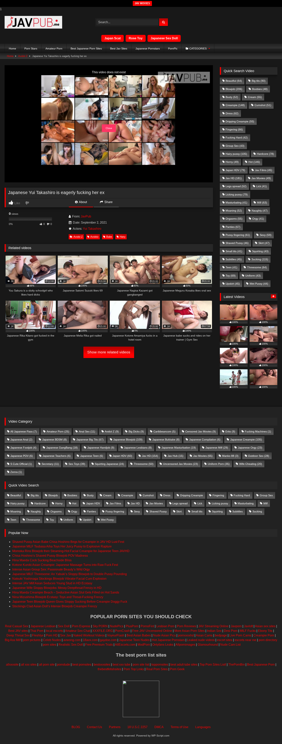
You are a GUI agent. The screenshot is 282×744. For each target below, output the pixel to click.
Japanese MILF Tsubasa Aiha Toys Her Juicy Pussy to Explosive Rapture (62, 546)
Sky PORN (100, 626)
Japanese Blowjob (128, 439)
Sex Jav (65, 635)
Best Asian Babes (139, 635)
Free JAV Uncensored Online (152, 630)
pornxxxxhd (186, 635)
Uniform (253, 275)
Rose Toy (136, 38)
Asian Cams (204, 635)
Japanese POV (21, 455)
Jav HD (234, 178)
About (82, 202)
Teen (231, 267)
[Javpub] (33, 22)
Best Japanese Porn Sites (86, 48)
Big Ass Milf (13, 640)
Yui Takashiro (92, 228)
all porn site (47, 664)
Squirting (260, 251)
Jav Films (263, 170)
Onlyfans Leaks (162, 644)
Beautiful (234, 80)
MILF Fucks (248, 630)
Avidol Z (22, 56)
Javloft (248, 626)
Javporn (236, 626)
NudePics (116, 626)
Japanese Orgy (250, 447)
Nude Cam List (230, 644)
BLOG (76, 727)
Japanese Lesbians (138, 447)
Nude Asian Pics (164, 635)
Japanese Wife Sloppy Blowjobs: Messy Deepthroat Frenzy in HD (56, 587)
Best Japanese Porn (261, 664)
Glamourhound (208, 644)
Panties (233, 226)
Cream (255, 97)
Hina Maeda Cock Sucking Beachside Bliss (42, 560)
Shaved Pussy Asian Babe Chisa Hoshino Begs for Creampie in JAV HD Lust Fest (68, 541)
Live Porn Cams (240, 635)
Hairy (122, 236)
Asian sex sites (265, 626)
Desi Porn (230, 630)
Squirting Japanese (109, 463)
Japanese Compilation (204, 439)
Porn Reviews (186, 626)
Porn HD (52, 635)
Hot (254, 161)
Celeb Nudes (52, 640)
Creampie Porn (263, 635)
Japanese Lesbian (43, 626)
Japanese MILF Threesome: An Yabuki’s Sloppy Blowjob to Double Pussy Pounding (69, 574)
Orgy (258, 218)
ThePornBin (236, 664)
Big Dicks (136, 431)
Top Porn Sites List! (213, 664)
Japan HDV (235, 170)
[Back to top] (270, 733)
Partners (114, 727)
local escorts (54, 630)
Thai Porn (37, 630)
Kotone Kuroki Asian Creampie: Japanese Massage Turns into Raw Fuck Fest (65, 564)
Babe (109, 236)
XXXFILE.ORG (102, 630)
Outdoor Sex (258, 455)
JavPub (86, 216)
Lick (261, 186)
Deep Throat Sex (18, 635)
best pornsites (81, 664)
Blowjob (234, 89)
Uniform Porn (219, 463)
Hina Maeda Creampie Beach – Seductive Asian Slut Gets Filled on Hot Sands (65, 592)
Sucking (259, 259)
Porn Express (81, 626)
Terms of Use (179, 727)
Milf (262, 202)
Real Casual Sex (16, 626)
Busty (232, 97)
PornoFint (147, 626)
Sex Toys (76, 463)
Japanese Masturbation (179, 447)
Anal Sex (87, 431)
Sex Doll (64, 626)
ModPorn (144, 644)
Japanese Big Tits (90, 439)
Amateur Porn (53, 48)
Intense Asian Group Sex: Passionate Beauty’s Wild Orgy (51, 569)
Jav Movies (261, 178)
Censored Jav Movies (200, 431)
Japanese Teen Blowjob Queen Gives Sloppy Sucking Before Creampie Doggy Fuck (69, 601)
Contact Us (94, 727)
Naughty (260, 210)
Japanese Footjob (23, 447)
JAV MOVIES (142, 3)
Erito (230, 431)
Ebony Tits (265, 630)
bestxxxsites (102, 664)
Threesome (257, 267)
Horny (232, 161)
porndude (63, 664)
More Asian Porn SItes (189, 630)
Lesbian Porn (165, 626)
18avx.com (90, 640)
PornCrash (122, 630)
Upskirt (233, 283)
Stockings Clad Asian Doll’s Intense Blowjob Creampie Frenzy (54, 606)
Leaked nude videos (201, 640)
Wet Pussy (259, 283)
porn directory (268, 640)
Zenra (16, 471)
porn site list (141, 664)
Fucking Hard (237, 137)
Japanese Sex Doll (164, 38)
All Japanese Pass (23, 431)
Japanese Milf (216, 447)
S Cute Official (21, 463)
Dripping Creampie (240, 121)
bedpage (221, 635)
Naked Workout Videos (89, 635)
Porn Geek (177, 669)
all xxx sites (29, 664)
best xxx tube (121, 664)
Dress (232, 113)
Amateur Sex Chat (77, 630)
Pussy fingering (238, 234)
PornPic (172, 48)
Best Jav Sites (118, 48)
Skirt (264, 242)
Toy (231, 275)
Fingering (234, 129)
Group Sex (235, 145)
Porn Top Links (134, 669)
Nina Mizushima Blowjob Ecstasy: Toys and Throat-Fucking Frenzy (57, 597)
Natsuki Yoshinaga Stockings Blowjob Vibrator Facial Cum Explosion (59, 578)
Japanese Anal (21, 439)
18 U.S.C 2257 (137, 727)
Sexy (265, 234)
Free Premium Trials (99, 644)
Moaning (234, 210)
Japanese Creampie (246, 439)
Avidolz (94, 236)
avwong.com (72, 640)
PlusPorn (132, 626)
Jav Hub (175, 455)
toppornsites (159, 664)
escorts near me (245, 640)
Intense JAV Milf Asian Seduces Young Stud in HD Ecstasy (52, 583)
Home (12, 48)
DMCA (159, 727)
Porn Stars (30, 48)
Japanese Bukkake (166, 439)
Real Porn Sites (157, 669)
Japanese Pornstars (147, 48)
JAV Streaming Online (213, 626)
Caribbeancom (164, 431)
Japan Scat (112, 38)
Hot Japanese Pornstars (168, 640)
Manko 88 (230, 455)
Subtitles (234, 259)
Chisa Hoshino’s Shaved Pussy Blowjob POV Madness (50, 555)
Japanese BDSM (54, 439)
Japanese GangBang (62, 447)
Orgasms (234, 218)
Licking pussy (237, 194)
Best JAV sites (18, 630)
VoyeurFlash (115, 635)
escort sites (224, 640)
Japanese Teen (91, 455)
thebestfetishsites (109, 669)
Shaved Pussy (237, 242)
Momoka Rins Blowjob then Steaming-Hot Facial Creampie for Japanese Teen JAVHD (70, 551)
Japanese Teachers (57, 455)
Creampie (235, 105)
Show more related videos (108, 352)
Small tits (234, 251)
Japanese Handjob (100, 447)
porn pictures (32, 640)
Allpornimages (185, 644)
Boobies (260, 89)
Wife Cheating (250, 463)
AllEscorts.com (125, 644)
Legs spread (236, 186)
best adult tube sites (183, 664)
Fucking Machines (258, 431)
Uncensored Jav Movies (180, 463)
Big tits (259, 80)
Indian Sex (214, 630)
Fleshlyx (38, 635)
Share (108, 202)
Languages (203, 727)
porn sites (49, 644)
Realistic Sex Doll (71, 644)
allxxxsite (12, 664)
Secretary (50, 463)
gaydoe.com (108, 640)
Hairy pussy (236, 153)
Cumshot (263, 105)
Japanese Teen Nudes (134, 640)
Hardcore (265, 153)
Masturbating (236, 202)
